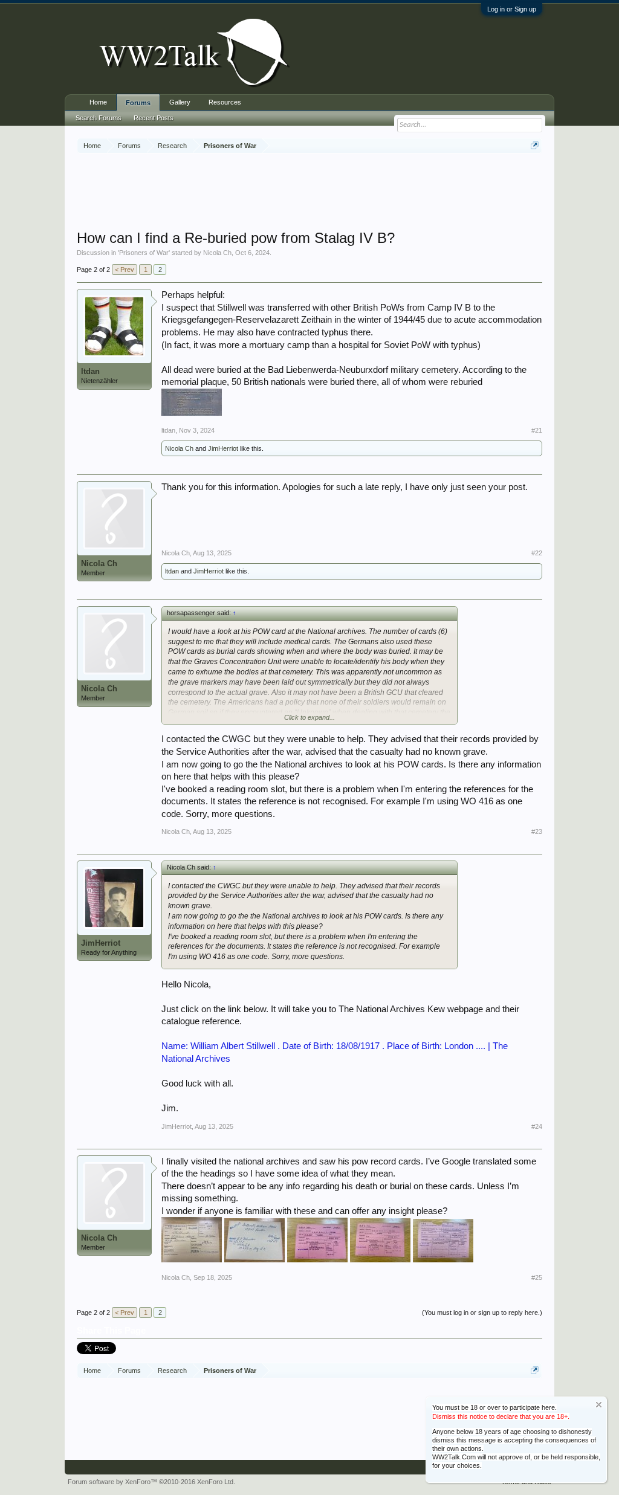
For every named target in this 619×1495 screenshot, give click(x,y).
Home (98, 102)
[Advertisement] (309, 193)
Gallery (179, 102)
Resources (225, 102)
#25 (536, 1277)
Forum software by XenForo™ (151, 1481)
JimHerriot (223, 448)
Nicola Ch (217, 252)
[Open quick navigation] (535, 145)
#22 (536, 553)
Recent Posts (153, 117)
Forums (138, 102)
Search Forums (99, 117)
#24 (536, 1126)
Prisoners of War (144, 252)
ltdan (90, 371)
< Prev (124, 269)
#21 (536, 430)
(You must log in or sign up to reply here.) (482, 1312)
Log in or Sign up (511, 9)
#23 (536, 831)
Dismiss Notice (598, 1404)
